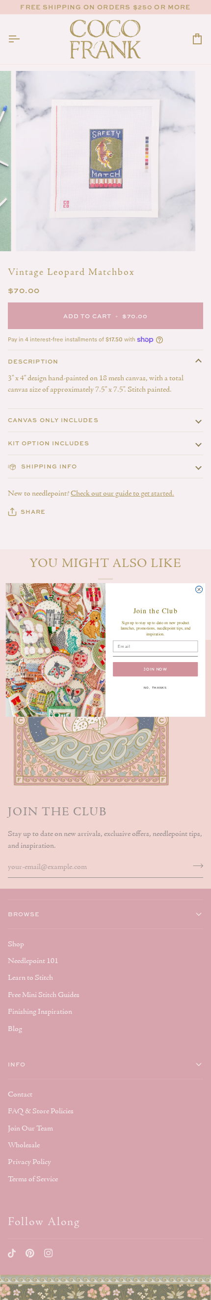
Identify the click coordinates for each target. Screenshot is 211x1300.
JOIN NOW (155, 669)
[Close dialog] (199, 589)
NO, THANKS (155, 687)
